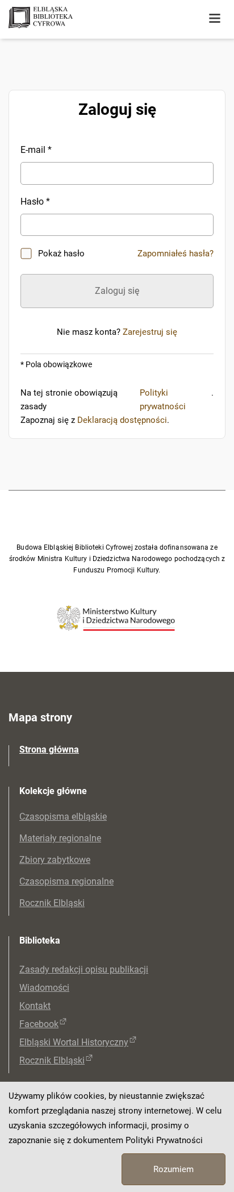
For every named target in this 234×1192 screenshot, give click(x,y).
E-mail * (36, 149)
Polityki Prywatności (164, 1140)
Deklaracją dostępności (122, 420)
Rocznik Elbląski (52, 903)
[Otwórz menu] (214, 19)
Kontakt (35, 1005)
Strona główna (49, 749)
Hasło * (35, 201)
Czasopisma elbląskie (63, 816)
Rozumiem (173, 1169)
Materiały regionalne (60, 838)
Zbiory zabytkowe (54, 859)
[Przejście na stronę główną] (85, 18)
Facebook (38, 1024)
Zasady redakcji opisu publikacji (83, 969)
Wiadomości (44, 987)
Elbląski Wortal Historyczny (73, 1042)
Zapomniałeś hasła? (175, 253)
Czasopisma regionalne (66, 881)
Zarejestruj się (150, 332)
